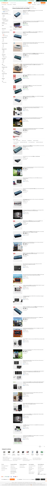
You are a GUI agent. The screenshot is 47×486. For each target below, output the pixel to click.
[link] (46, 479)
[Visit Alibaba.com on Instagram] (42, 474)
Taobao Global (26, 482)
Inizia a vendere (39, 467)
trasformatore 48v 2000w (26, 460)
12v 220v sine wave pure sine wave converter (27, 459)
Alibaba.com (33, 479)
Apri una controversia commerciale (31, 469)
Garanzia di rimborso (13, 467)
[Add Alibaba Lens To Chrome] (12, 479)
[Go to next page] (43, 446)
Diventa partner (39, 471)
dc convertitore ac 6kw (6, 459)
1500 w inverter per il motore (16, 459)
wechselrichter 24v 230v (6, 458)
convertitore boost (25, 458)
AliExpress (13, 482)
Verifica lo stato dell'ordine (41, 468)
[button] (27, 2)
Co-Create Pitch (3, 467)
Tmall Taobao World (20, 482)
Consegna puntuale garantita (14, 468)
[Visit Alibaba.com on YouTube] (44, 474)
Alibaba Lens (5, 479)
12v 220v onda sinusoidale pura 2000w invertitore (7, 460)
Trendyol (31, 482)
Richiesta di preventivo (22, 467)
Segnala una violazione (31, 473)
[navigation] (7, 227)
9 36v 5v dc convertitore (35, 140)
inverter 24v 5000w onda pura (37, 459)
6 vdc (14, 140)
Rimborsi (30, 470)
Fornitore (27, 25)
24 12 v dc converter (18, 140)
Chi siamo (2, 464)
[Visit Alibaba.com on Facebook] (38, 474)
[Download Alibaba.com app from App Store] (37, 479)
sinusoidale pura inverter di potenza (17, 458)
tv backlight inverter (29, 140)
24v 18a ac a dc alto (24, 140)
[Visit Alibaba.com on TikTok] (45, 474)
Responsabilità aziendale (4, 468)
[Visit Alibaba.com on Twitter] (41, 474)
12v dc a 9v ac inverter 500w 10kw (37, 458)
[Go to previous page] (38, 446)
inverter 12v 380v (15, 460)
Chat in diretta (30, 467)
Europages (34, 482)
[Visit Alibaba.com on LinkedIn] (39, 474)
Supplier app (20, 479)
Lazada (23, 482)
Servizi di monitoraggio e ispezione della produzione (14, 471)
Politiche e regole (13, 473)
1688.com (16, 482)
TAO (29, 482)
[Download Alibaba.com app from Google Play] (43, 479)
